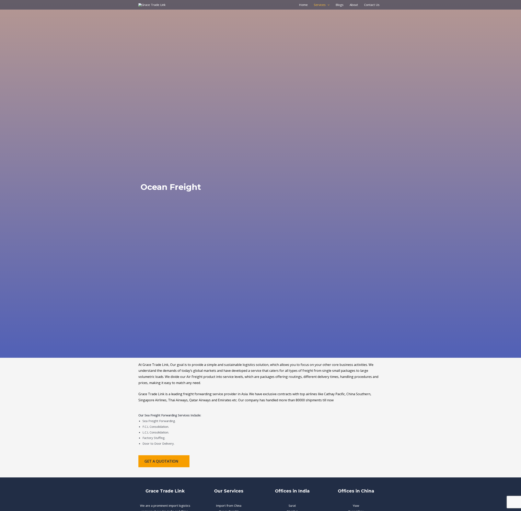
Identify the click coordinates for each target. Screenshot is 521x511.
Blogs (340, 5)
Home (303, 5)
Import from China (228, 505)
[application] (327, 5)
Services (320, 5)
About (354, 5)
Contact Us (372, 5)
